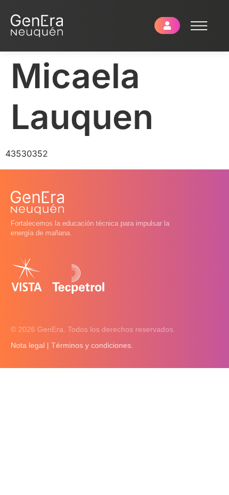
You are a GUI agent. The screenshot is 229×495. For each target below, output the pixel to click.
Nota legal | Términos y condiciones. (72, 345)
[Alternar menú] (199, 26)
